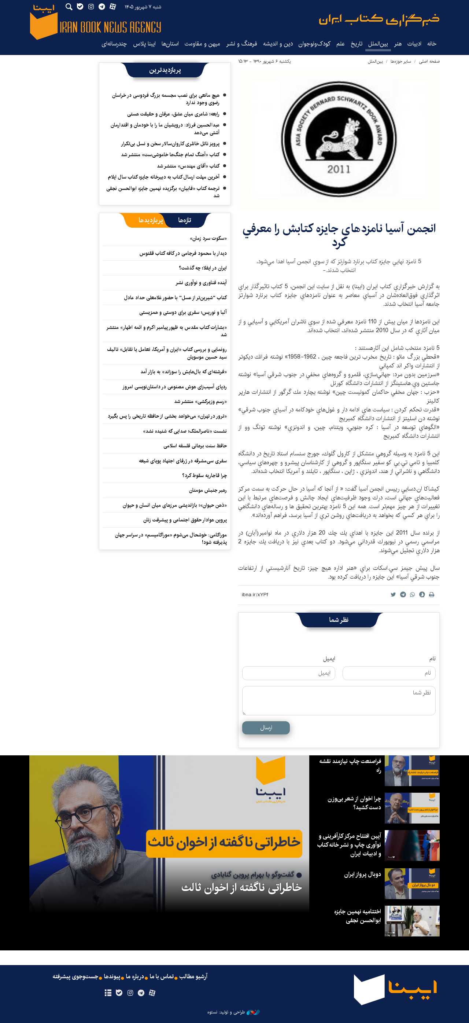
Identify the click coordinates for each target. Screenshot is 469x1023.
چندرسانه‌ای (114, 44)
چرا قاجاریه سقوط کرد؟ (204, 476)
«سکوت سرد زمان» (208, 238)
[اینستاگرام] (129, 993)
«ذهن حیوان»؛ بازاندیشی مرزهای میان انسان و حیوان (175, 505)
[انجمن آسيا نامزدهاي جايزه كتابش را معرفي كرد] (339, 138)
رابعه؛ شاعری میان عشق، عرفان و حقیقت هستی (173, 114)
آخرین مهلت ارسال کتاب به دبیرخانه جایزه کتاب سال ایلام (163, 177)
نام (432, 658)
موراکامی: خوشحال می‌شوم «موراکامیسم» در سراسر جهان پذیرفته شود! (171, 538)
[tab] (185, 220)
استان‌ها (170, 44)
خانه (432, 44)
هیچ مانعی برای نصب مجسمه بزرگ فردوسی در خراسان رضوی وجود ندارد (165, 99)
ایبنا (379, 20)
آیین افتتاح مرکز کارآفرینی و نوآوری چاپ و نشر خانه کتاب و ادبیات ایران (349, 845)
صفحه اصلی (429, 61)
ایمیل (329, 658)
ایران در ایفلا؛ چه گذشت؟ (203, 268)
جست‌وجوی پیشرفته (75, 976)
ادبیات (414, 44)
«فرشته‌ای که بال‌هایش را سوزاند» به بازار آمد (183, 372)
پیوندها (112, 976)
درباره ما (135, 976)
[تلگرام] (141, 993)
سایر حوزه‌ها (401, 61)
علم (340, 44)
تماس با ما (162, 976)
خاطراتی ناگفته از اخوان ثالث (241, 888)
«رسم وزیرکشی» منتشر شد (200, 401)
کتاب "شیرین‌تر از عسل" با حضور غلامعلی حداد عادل (175, 298)
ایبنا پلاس (144, 44)
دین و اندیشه (278, 44)
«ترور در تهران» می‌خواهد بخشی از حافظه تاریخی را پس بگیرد (167, 416)
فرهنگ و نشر (241, 44)
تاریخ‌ (356, 44)
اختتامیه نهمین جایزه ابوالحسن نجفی (357, 916)
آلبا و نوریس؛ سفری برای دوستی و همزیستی (183, 312)
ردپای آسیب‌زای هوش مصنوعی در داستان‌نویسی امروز (174, 387)
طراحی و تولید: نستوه (226, 1012)
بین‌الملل (378, 44)
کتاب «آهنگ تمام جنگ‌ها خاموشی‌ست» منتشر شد (170, 155)
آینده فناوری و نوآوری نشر (201, 283)
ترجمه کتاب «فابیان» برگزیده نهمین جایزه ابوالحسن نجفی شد (162, 192)
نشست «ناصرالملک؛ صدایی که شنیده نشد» (185, 431)
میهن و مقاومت (202, 44)
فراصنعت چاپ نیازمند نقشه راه (350, 765)
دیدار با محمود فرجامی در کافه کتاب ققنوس (183, 253)
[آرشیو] (107, 993)
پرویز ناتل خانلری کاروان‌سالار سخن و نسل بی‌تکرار (170, 144)
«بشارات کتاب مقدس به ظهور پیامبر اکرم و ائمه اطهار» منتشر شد (167, 331)
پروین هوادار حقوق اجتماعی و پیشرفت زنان (185, 520)
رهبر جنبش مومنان (208, 490)
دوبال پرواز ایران (362, 874)
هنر (398, 44)
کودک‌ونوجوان (314, 44)
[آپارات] (152, 993)
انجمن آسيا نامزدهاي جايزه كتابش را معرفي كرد (339, 235)
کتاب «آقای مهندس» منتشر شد (188, 166)
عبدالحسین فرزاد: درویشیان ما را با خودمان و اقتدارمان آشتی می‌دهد (165, 128)
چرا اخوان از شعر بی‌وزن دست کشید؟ (354, 803)
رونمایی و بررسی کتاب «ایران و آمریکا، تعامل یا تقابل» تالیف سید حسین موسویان (167, 353)
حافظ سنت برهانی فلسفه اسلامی (195, 446)
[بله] (118, 993)
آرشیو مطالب (193, 976)
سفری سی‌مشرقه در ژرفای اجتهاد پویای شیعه (183, 461)
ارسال (266, 728)
